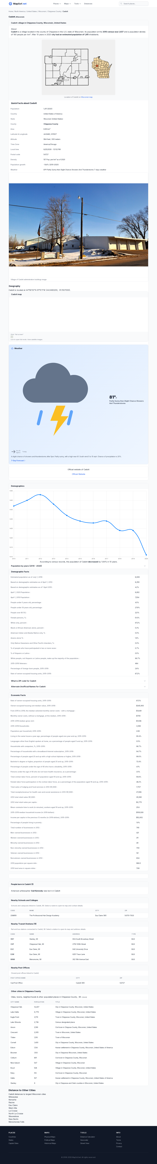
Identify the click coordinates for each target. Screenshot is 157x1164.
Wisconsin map (87, 97)
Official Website (78, 474)
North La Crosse (16, 1113)
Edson (13, 1048)
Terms (118, 1140)
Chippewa (53, 32)
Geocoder (84, 1140)
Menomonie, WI (35, 959)
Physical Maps (49, 1137)
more (84, 997)
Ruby (12, 1073)
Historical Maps (50, 1143)
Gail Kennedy (37, 891)
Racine (11, 1102)
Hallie (13, 1078)
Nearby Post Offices (20, 968)
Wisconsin (42, 11)
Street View (84, 1143)
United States (32, 11)
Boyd (13, 1068)
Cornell (13, 1042)
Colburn (14, 1058)
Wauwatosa (14, 1116)
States (11, 1140)
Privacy (119, 1143)
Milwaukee (13, 1097)
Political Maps (49, 1140)
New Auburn (15, 1063)
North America (20, 11)
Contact (119, 1146)
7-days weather (100, 170)
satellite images (36, 339)
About (118, 1137)
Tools (76, 4)
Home (11, 11)
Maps (66, 4)
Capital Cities (13, 1143)
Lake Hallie (15, 1012)
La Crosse (13, 1111)
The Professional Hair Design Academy (44, 915)
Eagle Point (15, 1017)
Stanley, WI (34, 939)
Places (56, 4)
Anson (13, 1027)
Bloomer (14, 1053)
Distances (88, 4)
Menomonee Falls (16, 1122)
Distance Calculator (87, 1137)
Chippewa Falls (16, 1007)
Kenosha (12, 1100)
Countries (12, 1137)
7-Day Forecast (17, 461)
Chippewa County (54, 11)
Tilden (13, 1037)
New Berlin (13, 1119)
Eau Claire (13, 1105)
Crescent (14, 1032)
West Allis (13, 1108)
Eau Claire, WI (35, 949)
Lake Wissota (16, 1022)
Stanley (13, 1083)
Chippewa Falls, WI (37, 944)
